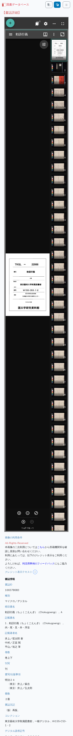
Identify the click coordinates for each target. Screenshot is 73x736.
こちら (41, 547)
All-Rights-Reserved (16, 543)
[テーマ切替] (48, 4)
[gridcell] (15, 4)
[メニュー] (66, 4)
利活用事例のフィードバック (38, 563)
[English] (57, 5)
